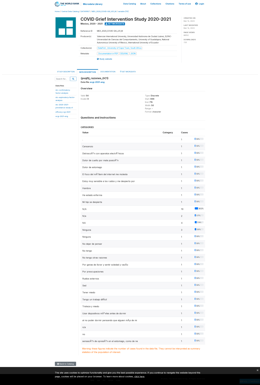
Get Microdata (115, 24)
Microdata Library (93, 4)
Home (57, 11)
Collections (155, 4)
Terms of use (185, 4)
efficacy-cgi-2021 (63, 112)
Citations (169, 4)
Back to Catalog (66, 364)
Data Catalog (129, 4)
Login (201, 4)
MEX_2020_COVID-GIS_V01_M (104, 11)
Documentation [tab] (107, 72)
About (143, 4)
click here (139, 376)
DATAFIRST (85, 11)
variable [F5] (123, 11)
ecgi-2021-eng (62, 116)
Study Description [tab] (66, 72)
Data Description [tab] (87, 72)
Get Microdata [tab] (129, 72)
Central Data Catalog (70, 11)
